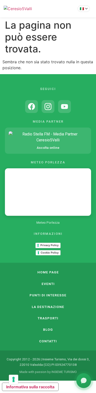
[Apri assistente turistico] (83, 380)
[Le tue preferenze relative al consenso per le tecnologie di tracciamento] (13, 379)
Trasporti (48, 318)
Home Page (48, 272)
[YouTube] (64, 106)
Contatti (48, 341)
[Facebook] (31, 106)
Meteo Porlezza (48, 222)
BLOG (48, 329)
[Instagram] (48, 106)
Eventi (48, 284)
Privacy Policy (49, 245)
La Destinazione (48, 307)
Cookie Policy (50, 252)
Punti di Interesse (48, 295)
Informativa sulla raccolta (30, 386)
